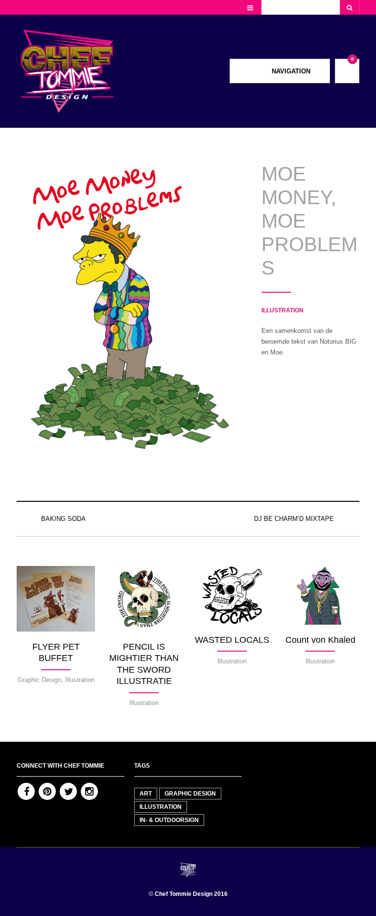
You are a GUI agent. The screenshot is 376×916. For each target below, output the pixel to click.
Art (146, 793)
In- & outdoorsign (169, 820)
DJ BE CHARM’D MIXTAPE (294, 518)
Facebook (26, 791)
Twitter (68, 791)
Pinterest (47, 791)
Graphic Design (190, 793)
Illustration (282, 310)
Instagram (89, 791)
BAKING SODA (63, 518)
